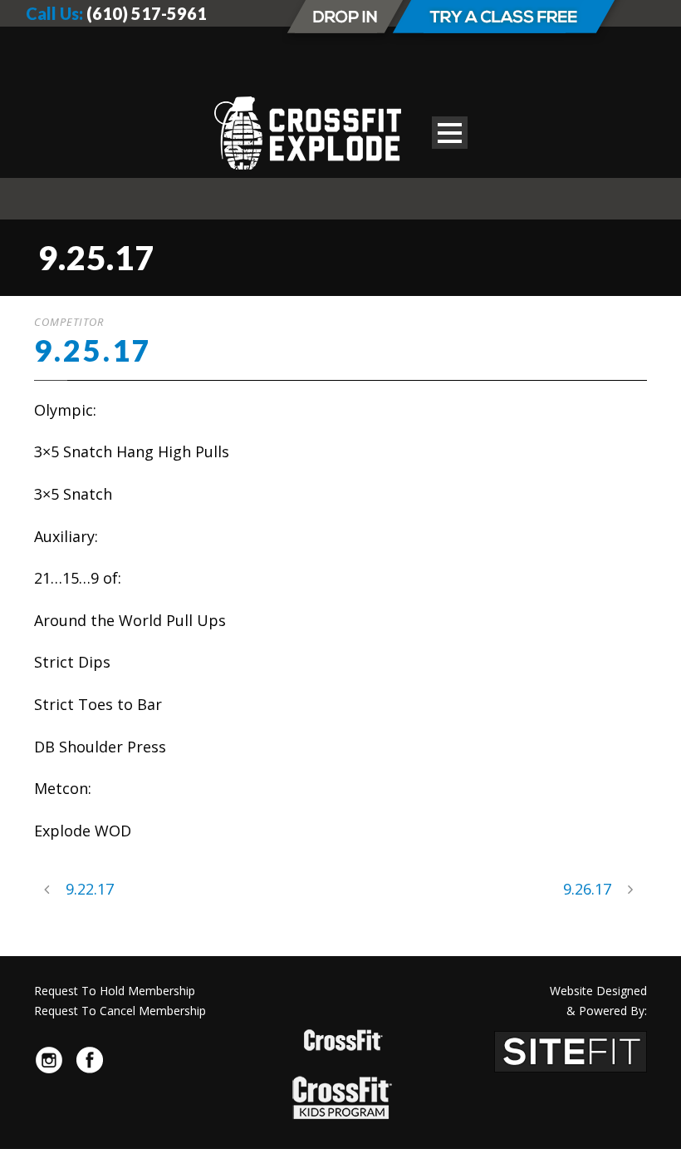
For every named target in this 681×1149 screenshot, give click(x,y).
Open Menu (450, 132)
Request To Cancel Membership (120, 1010)
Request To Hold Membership (114, 991)
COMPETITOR (69, 321)
